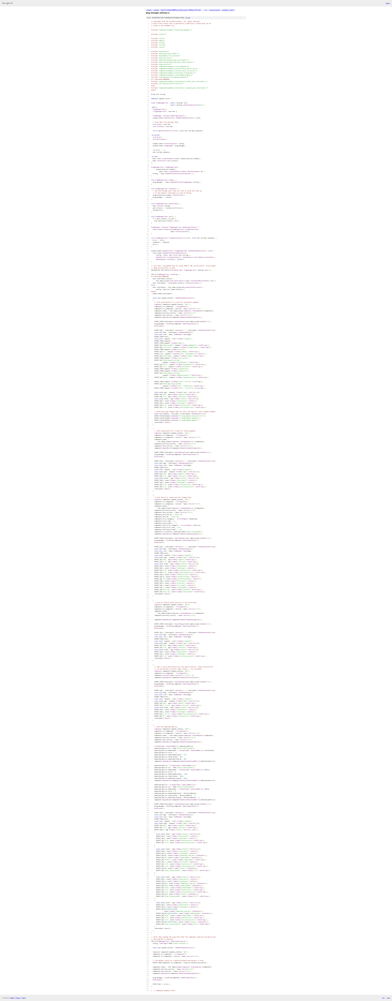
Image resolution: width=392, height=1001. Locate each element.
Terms (23, 998)
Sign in (388, 3)
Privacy (18, 998)
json (388, 998)
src (206, 10)
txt (383, 998)
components (214, 10)
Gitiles (12, 998)
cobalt (149, 10)
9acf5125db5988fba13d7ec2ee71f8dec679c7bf (181, 10)
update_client (228, 10)
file (187, 18)
